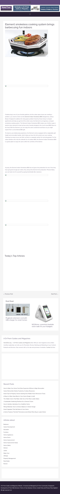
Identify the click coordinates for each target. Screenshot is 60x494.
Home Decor (7, 437)
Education (6, 429)
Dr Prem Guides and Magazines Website (12, 485)
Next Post (54, 294)
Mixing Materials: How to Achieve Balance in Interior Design (19, 406)
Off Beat (6, 456)
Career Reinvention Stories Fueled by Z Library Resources (19, 391)
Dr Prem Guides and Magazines (22, 342)
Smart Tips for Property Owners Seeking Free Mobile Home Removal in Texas (24, 393)
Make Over (6, 453)
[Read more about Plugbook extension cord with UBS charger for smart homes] (18, 309)
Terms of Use (23, 488)
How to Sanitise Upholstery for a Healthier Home (17, 404)
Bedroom (6, 424)
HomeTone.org (7, 342)
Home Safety (7, 445)
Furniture (6, 432)
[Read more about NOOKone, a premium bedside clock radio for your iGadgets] (44, 313)
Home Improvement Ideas (11, 442)
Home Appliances (8, 435)
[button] (30, 2)
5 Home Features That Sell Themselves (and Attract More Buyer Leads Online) (25, 412)
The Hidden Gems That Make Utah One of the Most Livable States (21, 399)
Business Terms (32, 488)
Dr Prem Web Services (13, 488)
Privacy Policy (49, 488)
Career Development (9, 427)
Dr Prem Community (42, 485)
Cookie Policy (40, 488)
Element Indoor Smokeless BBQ (33, 116)
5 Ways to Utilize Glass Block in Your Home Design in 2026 (19, 396)
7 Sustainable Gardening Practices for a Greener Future (18, 401)
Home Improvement (9, 440)
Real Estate (7, 461)
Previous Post (8, 294)
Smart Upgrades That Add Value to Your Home (16, 409)
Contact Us (49, 347)
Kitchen (6, 448)
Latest (5, 450)
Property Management (10, 458)
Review (6, 463)
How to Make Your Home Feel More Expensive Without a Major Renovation (24, 388)
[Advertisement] (30, 70)
